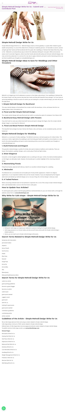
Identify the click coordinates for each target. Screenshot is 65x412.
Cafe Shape (60, 406)
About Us (53, 408)
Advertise (59, 408)
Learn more (6, 399)
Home (45, 7)
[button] (4, 408)
